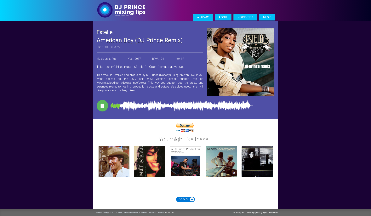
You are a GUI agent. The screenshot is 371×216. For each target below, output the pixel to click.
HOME (236, 212)
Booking (250, 212)
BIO (243, 212)
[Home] (121, 6)
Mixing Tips (245, 17)
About (223, 17)
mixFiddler (273, 212)
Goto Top (169, 212)
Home (203, 17)
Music (267, 17)
